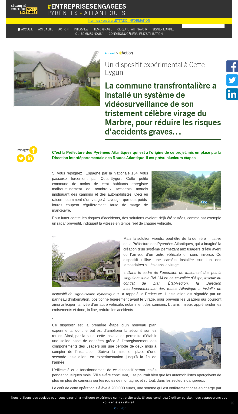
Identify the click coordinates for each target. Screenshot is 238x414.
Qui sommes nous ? (89, 34)
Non (123, 408)
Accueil (26, 29)
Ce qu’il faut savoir (132, 29)
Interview (81, 29)
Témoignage (103, 29)
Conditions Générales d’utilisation (136, 34)
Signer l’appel (163, 29)
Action (63, 29)
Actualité (45, 29)
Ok (116, 408)
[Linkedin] (30, 158)
